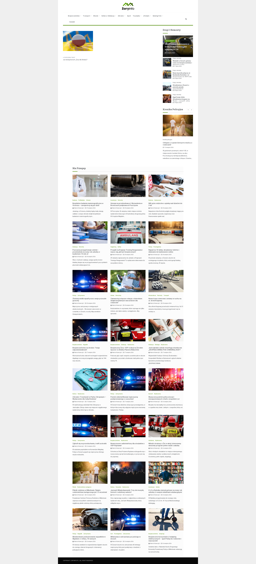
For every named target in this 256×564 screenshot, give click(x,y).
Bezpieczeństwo (74, 16)
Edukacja (75, 247)
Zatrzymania (81, 295)
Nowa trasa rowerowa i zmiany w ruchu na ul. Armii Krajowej (164, 300)
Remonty (120, 200)
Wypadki (85, 344)
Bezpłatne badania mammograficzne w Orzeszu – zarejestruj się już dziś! (87, 204)
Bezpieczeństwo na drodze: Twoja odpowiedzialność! (86, 349)
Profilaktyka (81, 200)
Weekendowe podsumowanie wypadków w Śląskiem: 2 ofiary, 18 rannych (89, 538)
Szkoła (112, 295)
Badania (74, 200)
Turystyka (136, 16)
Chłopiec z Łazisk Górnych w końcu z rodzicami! (177, 144)
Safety (119, 247)
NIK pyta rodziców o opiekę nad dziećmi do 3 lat (165, 204)
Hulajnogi (161, 533)
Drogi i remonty (170, 40)
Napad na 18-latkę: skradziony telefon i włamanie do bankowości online (163, 251)
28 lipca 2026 (178, 90)
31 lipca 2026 (178, 66)
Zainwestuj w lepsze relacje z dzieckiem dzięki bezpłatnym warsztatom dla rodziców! (126, 301)
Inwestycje (113, 200)
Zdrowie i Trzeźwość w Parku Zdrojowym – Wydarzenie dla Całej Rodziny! (89, 398)
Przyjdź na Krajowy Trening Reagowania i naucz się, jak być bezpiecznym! (126, 251)
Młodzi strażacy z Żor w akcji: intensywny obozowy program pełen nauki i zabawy (164, 445)
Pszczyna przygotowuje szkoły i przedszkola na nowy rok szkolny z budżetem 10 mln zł (86, 252)
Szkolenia (151, 440)
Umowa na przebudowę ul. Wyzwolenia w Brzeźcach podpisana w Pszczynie (126, 204)
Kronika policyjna (167, 139)
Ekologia (157, 344)
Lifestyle (146, 16)
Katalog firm (157, 16)
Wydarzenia (157, 200)
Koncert (150, 394)
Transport (86, 16)
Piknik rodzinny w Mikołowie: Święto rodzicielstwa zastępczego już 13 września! (89, 491)
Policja (150, 247)
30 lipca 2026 (178, 78)
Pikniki (74, 487)
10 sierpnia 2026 (169, 147)
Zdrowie (121, 16)
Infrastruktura (152, 295)
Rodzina (150, 200)
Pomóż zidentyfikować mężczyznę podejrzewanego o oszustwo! (124, 398)
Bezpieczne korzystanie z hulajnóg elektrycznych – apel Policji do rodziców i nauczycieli (164, 539)
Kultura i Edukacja (108, 16)
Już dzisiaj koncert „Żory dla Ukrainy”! (75, 60)
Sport (129, 16)
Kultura (74, 394)
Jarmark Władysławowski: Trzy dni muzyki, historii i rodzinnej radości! (127, 491)
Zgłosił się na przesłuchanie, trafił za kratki (89, 444)
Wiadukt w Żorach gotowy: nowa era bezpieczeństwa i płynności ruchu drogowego (182, 64)
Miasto (95, 16)
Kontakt (72, 22)
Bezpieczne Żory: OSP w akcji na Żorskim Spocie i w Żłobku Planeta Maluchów (126, 349)
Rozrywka (118, 487)
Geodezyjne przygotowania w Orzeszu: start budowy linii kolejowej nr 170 (177, 46)
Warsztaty (118, 295)
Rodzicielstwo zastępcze (84, 487)
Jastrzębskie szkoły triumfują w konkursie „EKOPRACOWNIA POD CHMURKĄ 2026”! (165, 349)
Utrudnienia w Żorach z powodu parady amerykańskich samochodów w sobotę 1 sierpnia (181, 89)
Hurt (111, 533)
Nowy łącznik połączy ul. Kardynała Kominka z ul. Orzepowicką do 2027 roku (182, 75)
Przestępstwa (157, 247)
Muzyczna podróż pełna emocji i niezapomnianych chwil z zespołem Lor (164, 398)
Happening (113, 247)
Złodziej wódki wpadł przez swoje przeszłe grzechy (89, 300)
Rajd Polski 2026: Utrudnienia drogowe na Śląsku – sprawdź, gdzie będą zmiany (181, 100)
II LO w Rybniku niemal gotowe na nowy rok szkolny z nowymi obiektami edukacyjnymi (165, 491)
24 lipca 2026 (178, 102)
